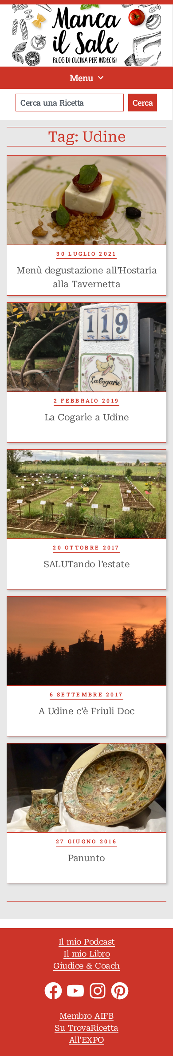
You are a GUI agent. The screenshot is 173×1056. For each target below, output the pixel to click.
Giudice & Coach (86, 965)
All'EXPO (86, 1039)
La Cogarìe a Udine (86, 417)
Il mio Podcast (87, 941)
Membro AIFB (86, 1015)
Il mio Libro (86, 953)
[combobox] (70, 102)
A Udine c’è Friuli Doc (87, 711)
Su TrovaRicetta (86, 1027)
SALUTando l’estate (86, 564)
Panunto (86, 858)
